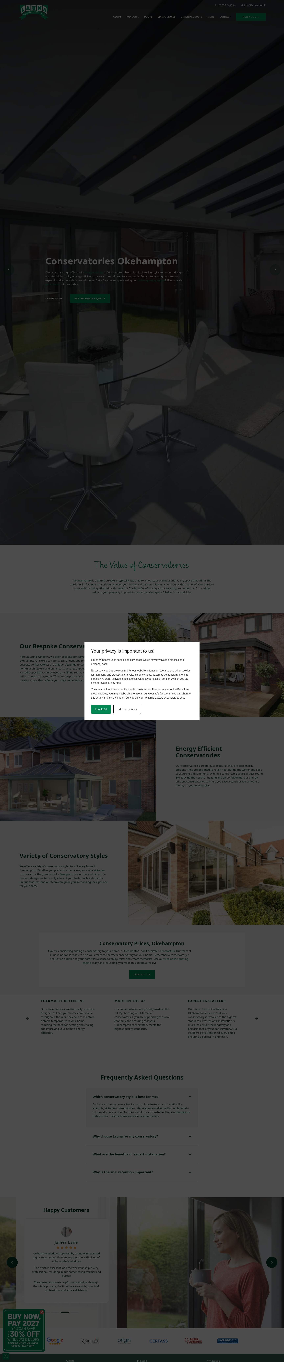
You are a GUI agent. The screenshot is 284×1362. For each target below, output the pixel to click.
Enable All (101, 709)
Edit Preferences (127, 709)
